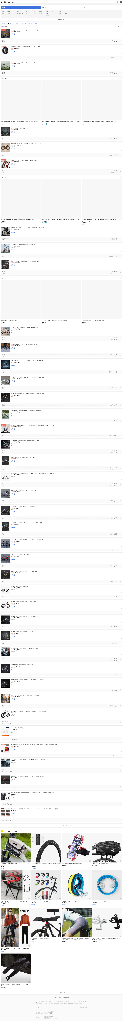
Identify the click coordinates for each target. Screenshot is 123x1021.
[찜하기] (121, 37)
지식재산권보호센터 (58, 999)
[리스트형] (118, 26)
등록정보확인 (50, 1012)
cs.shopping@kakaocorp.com (48, 1016)
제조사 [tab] (43, 7)
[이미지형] (121, 26)
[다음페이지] (70, 825)
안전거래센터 (65, 999)
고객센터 (55, 997)
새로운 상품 (62, 992)
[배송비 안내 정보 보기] (16, 762)
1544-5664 (45, 1017)
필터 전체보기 (61, 19)
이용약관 (60, 997)
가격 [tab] (84, 7)
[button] (121, 2)
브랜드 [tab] (3, 7)
